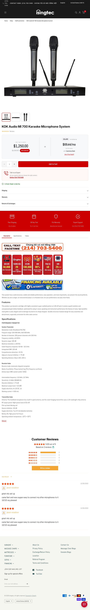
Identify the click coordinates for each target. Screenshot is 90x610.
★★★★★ (8, 131)
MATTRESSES (9, 552)
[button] (33, 452)
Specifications (18, 236)
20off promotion (19, 21)
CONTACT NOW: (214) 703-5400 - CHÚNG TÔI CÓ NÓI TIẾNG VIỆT (33, 3)
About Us (36, 545)
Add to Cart (53, 164)
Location (36, 556)
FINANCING (8, 563)
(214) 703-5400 (6, 3)
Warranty (4, 197)
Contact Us (65, 545)
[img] (8, 484)
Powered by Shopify (30, 596)
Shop (11, 21)
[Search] (76, 12)
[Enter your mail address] (27, 584)
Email (6, 579)
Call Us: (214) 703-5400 (16, 177)
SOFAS (6, 560)
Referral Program (39, 559)
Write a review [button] (45, 468)
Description (7, 236)
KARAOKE (7, 545)
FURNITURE (8, 556)
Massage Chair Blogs (68, 548)
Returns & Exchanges (8, 203)
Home (6, 21)
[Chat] (84, 604)
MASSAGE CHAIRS (10, 548)
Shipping (4, 190)
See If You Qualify (69, 154)
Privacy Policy (38, 548)
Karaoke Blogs (66, 552)
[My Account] (80, 12)
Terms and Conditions (40, 563)
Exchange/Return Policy (41, 552)
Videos (27, 236)
